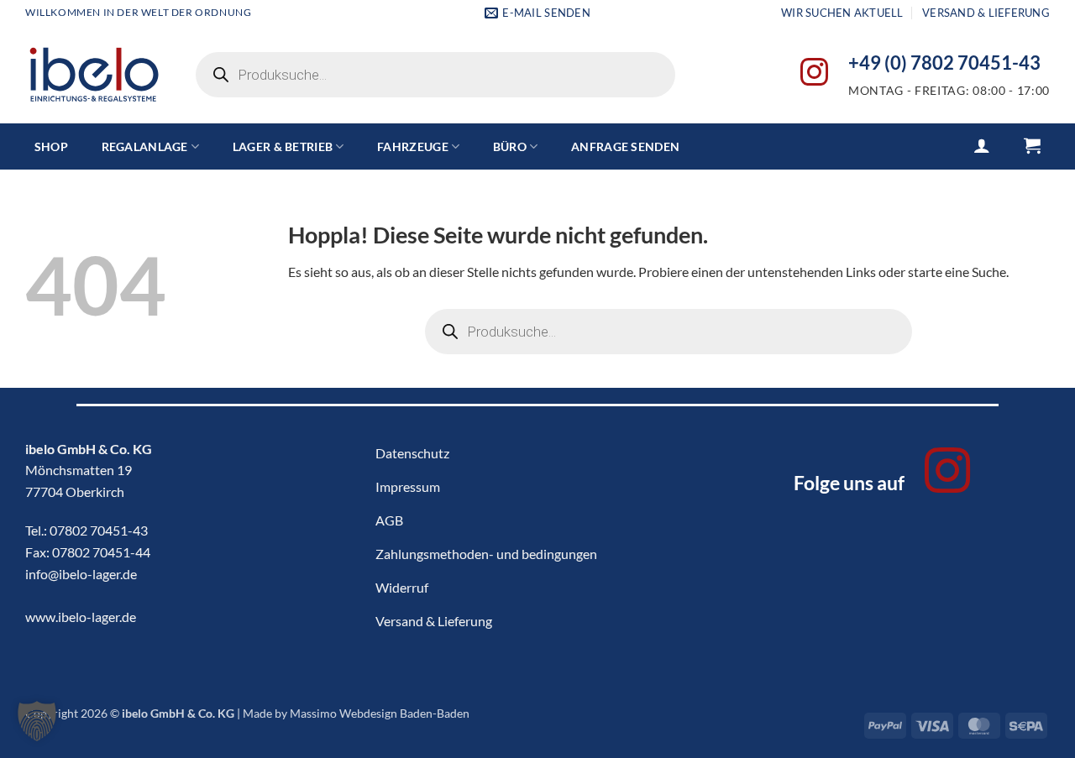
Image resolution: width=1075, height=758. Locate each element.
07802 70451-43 (99, 530)
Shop (51, 146)
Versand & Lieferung (986, 12)
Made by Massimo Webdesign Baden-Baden (356, 713)
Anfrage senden (625, 146)
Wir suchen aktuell (842, 12)
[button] (981, 145)
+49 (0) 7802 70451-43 (944, 63)
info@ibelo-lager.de (81, 574)
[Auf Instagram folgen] (814, 74)
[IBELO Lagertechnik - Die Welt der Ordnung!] (93, 75)
